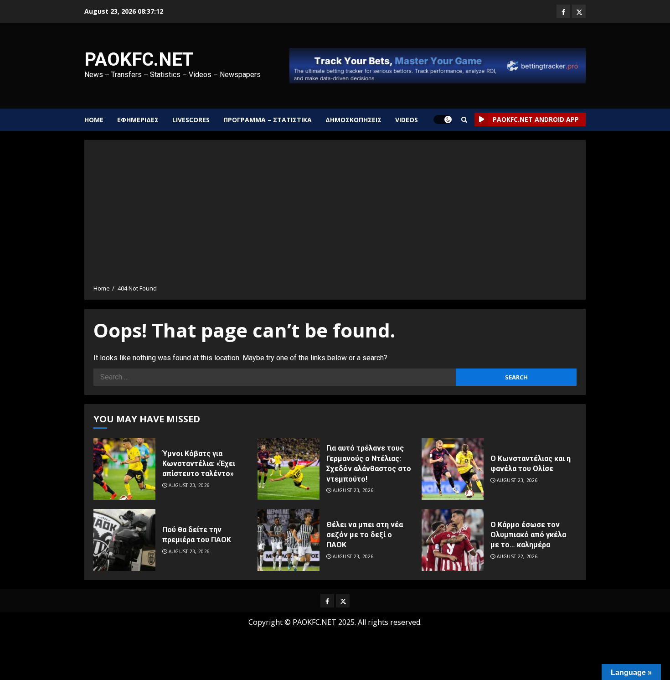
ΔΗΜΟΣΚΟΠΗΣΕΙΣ (353, 119)
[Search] (464, 120)
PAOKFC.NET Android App (536, 119)
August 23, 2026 (189, 485)
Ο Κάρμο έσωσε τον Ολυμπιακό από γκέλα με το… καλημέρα (528, 535)
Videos (406, 119)
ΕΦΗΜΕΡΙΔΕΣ (138, 119)
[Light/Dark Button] (442, 119)
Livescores (191, 119)
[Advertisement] (335, 215)
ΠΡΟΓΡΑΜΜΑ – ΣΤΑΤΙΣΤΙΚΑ (267, 119)
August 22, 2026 (517, 557)
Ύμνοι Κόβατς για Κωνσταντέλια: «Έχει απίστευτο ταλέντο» (198, 463)
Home (93, 119)
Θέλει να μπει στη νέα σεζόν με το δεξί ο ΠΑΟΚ (364, 535)
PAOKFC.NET (138, 59)
